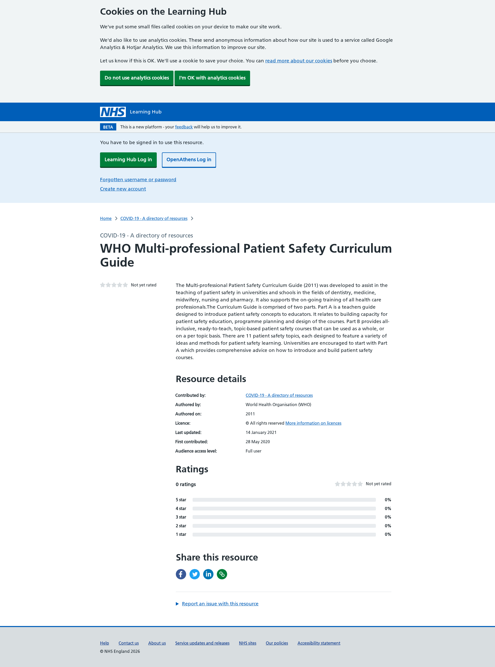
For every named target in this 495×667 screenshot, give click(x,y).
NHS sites (247, 643)
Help (104, 643)
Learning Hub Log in (128, 159)
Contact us (129, 643)
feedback (184, 126)
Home (106, 218)
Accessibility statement (319, 643)
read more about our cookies (298, 61)
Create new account (123, 189)
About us (157, 643)
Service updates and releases (202, 643)
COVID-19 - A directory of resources (153, 218)
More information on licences (313, 423)
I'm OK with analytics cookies (212, 78)
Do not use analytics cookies (137, 78)
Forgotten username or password (138, 180)
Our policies (277, 643)
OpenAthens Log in (189, 159)
